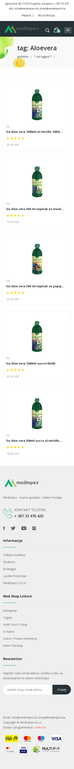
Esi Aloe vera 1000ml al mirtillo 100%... (34, 132)
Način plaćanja (13, 645)
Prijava (26, 15)
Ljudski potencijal (14, 576)
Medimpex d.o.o (14, 583)
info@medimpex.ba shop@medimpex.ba (38, 717)
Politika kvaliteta (14, 555)
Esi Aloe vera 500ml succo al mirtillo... (34, 441)
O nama (8, 631)
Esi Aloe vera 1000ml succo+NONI (30, 363)
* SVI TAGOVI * (43, 56)
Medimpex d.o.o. (31, 722)
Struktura (9, 562)
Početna (22, 56)
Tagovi (7, 617)
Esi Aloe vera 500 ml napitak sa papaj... (35, 286)
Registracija (46, 15)
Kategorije (10, 610)
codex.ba (40, 727)
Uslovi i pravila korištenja (20, 638)
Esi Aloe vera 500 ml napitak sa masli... (35, 209)
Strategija (9, 569)
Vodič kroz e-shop (15, 624)
